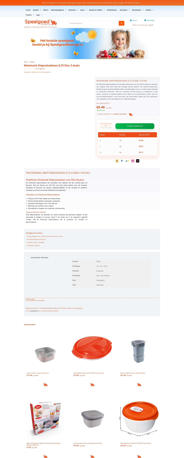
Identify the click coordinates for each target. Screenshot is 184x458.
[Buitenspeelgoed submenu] (65, 10)
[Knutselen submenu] (129, 10)
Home (28, 10)
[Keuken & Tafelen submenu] (104, 10)
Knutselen (123, 10)
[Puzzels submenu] (33, 14)
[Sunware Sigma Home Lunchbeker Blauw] (139, 348)
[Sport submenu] (86, 10)
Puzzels (28, 15)
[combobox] (93, 23)
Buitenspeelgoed (57, 10)
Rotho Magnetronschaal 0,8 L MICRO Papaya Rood (135, 443)
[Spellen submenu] (153, 10)
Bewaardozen (35, 72)
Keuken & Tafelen (95, 10)
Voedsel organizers (45, 72)
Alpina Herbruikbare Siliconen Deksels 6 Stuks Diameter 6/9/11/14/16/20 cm (44, 444)
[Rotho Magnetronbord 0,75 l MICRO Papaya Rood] (92, 348)
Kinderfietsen (112, 10)
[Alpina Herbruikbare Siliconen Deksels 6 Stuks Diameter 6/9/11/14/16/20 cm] (45, 418)
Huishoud (72, 10)
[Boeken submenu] (40, 10)
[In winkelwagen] (45, 384)
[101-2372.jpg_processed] (57, 100)
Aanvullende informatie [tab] (39, 258)
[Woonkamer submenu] (143, 10)
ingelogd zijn (34, 311)
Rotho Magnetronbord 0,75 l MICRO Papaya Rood (88, 373)
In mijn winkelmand (135, 126)
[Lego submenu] (41, 14)
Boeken (36, 10)
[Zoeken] (121, 23)
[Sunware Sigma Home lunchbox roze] (45, 348)
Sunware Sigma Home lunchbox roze (38, 373)
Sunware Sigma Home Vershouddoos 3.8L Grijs (87, 443)
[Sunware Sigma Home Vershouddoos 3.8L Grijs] (92, 418)
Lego (38, 15)
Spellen (148, 10)
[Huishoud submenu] (77, 10)
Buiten (45, 10)
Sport (82, 10)
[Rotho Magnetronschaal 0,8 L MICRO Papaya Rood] (139, 418)
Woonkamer (136, 10)
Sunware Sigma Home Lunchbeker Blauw (132, 373)
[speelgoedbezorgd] (40, 19)
